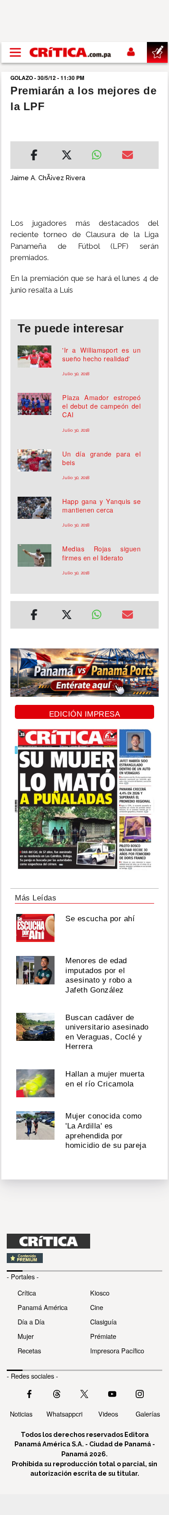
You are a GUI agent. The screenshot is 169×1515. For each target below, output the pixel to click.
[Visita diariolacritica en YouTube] (112, 1393)
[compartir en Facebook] (34, 156)
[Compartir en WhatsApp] (100, 152)
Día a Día (31, 1321)
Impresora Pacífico (117, 1350)
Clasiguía (103, 1321)
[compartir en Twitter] (66, 156)
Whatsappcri (64, 1413)
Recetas (29, 1350)
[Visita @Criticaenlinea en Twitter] (57, 1393)
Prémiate (103, 1336)
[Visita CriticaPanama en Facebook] (29, 1393)
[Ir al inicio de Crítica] (70, 52)
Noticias (21, 1413)
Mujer (26, 1336)
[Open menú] (15, 52)
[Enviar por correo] (127, 156)
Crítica (27, 1292)
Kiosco (100, 1292)
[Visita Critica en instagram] (140, 1393)
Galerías (148, 1413)
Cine (96, 1307)
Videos (108, 1413)
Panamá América (43, 1307)
